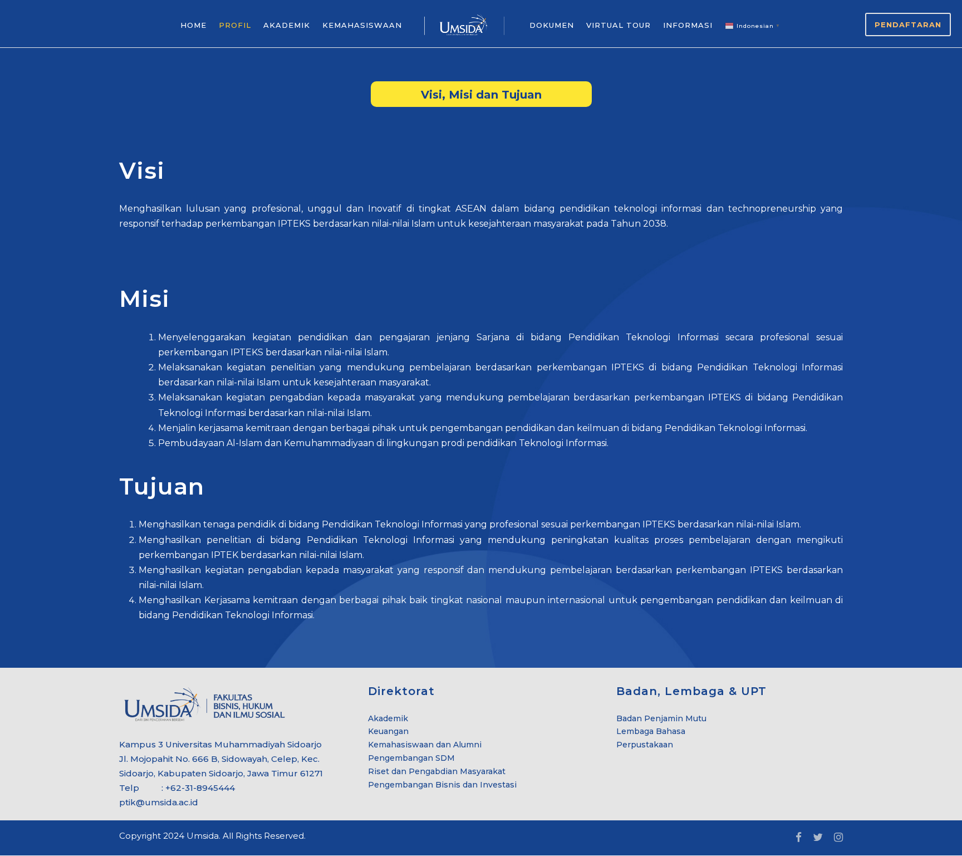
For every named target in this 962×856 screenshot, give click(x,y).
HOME (193, 25)
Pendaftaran (908, 24)
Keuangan (388, 731)
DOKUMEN (551, 25)
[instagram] (838, 838)
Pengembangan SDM (411, 758)
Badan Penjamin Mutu (661, 718)
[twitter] (818, 838)
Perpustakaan (644, 745)
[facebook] (799, 838)
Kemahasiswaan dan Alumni (425, 745)
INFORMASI (688, 25)
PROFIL (235, 25)
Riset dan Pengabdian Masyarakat (436, 771)
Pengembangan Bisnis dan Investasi (442, 785)
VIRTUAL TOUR (618, 25)
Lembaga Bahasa (650, 731)
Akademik (388, 718)
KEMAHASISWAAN (362, 25)
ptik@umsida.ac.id (158, 802)
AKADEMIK (286, 25)
